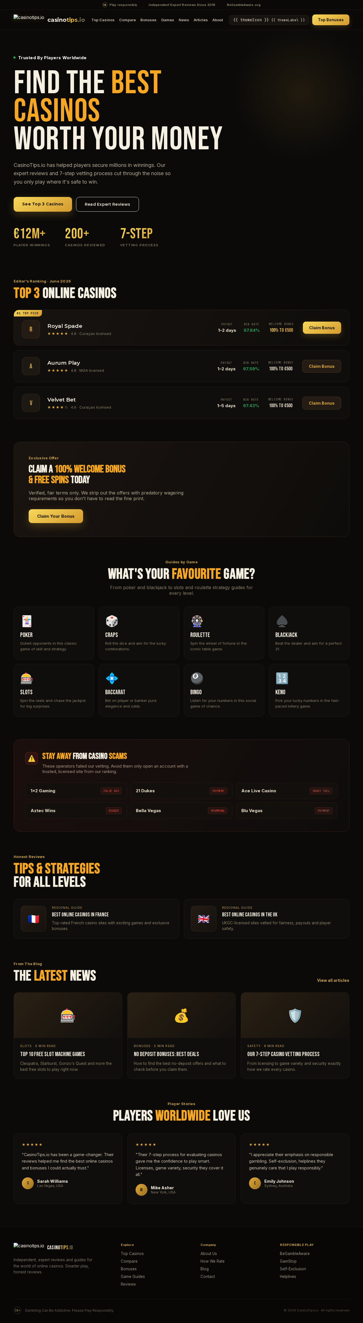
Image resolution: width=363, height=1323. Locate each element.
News (184, 20)
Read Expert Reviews (107, 204)
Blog (205, 1269)
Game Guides (133, 1276)
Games (167, 20)
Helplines (288, 1276)
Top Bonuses (331, 20)
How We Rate (213, 1261)
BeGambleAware (295, 1253)
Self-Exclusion (293, 1269)
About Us (209, 1253)
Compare (127, 20)
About (217, 20)
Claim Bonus (322, 327)
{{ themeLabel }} (269, 19)
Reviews (128, 1284)
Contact (208, 1276)
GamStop (288, 1261)
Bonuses (148, 20)
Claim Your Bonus (56, 516)
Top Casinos (103, 20)
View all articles (333, 980)
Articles (201, 20)
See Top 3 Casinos (43, 204)
